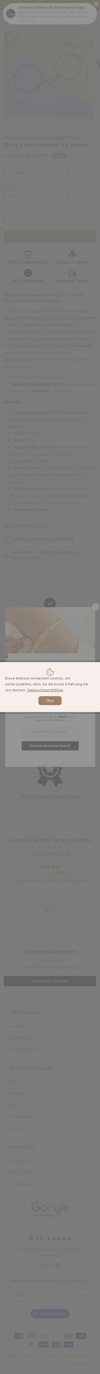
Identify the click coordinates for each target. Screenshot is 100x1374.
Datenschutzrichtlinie (45, 690)
